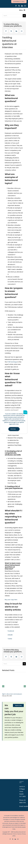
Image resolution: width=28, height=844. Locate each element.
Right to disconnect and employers (12, 694)
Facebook (11, 631)
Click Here (13, 429)
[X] (11, 31)
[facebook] (16, 6)
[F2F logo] (7, 5)
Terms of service (17, 834)
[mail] (25, 6)
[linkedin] (22, 6)
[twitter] (19, 6)
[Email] (21, 31)
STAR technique (12, 362)
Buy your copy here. (11, 599)
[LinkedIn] (16, 31)
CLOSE (25, 412)
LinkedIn (10, 635)
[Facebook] (6, 31)
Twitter (10, 639)
